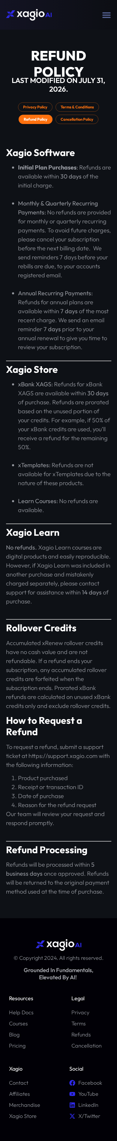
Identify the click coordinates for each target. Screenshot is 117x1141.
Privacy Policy (35, 107)
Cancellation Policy (77, 119)
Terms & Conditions (77, 107)
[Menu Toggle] (106, 14)
